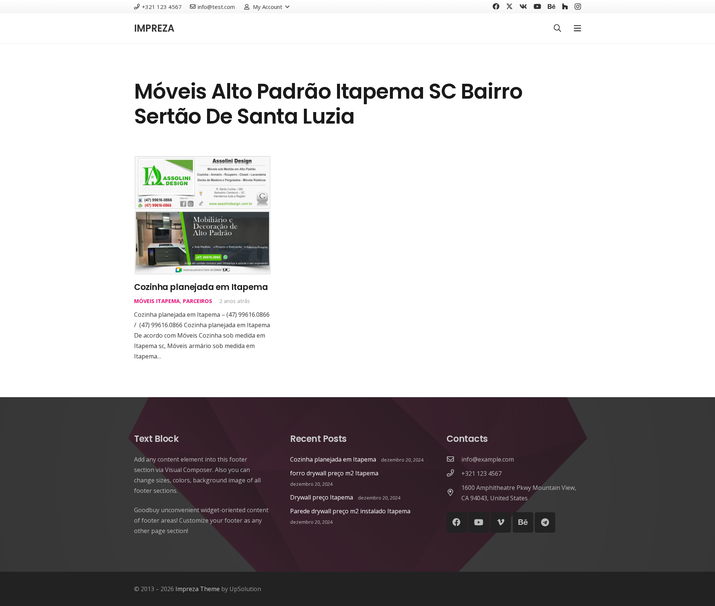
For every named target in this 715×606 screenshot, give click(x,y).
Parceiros (197, 300)
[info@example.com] (454, 459)
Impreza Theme (197, 589)
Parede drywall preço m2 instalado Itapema (350, 511)
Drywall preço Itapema (321, 497)
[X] (509, 6)
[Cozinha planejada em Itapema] (202, 161)
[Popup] (577, 28)
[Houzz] (565, 6)
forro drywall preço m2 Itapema (334, 473)
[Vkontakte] (523, 6)
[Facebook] (496, 6)
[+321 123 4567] (454, 473)
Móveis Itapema (157, 300)
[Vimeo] (500, 522)
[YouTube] (537, 6)
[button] (266, 6)
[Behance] (551, 6)
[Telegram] (545, 522)
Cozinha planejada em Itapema (201, 287)
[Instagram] (578, 6)
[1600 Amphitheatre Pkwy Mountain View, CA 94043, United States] (454, 493)
